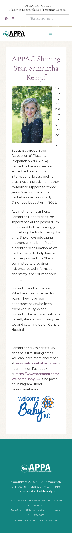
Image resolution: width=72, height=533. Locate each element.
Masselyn (48, 491)
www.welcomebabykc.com (36, 363)
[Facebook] (6, 18)
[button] (50, 34)
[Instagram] (13, 18)
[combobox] (47, 18)
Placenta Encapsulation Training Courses (38, 9)
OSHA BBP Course (37, 6)
